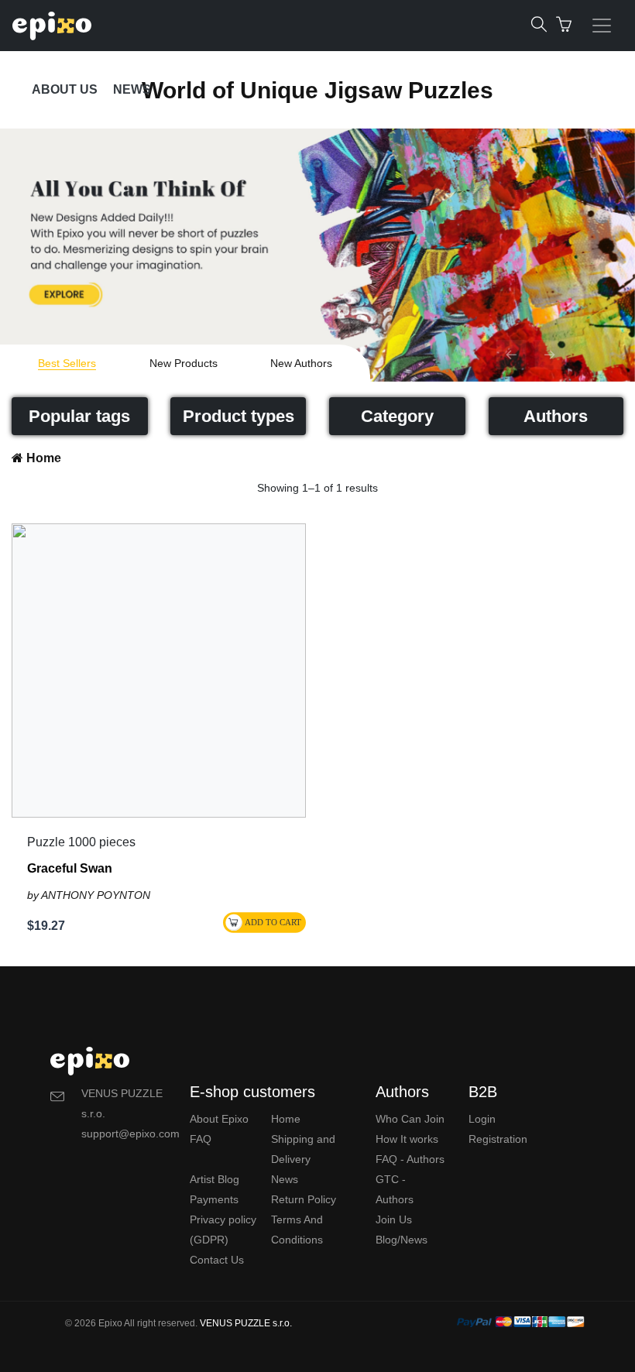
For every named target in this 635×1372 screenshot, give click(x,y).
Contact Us (217, 1260)
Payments (214, 1199)
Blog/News (401, 1239)
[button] (511, 354)
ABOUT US (65, 89)
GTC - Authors (395, 1189)
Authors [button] (555, 416)
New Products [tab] (183, 363)
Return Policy (303, 1199)
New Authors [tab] (301, 363)
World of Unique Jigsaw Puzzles (317, 90)
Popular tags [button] (79, 416)
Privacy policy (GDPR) (223, 1229)
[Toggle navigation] (602, 25)
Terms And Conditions (297, 1229)
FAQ (200, 1139)
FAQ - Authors (410, 1159)
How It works (407, 1139)
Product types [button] (238, 416)
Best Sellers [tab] (67, 363)
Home (42, 458)
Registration (498, 1139)
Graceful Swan (69, 868)
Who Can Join (410, 1119)
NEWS (132, 89)
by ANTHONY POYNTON (88, 895)
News (284, 1179)
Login (482, 1119)
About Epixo (219, 1119)
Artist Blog (214, 1179)
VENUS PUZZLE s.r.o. (246, 1323)
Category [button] (397, 416)
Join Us (394, 1219)
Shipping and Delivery (303, 1149)
